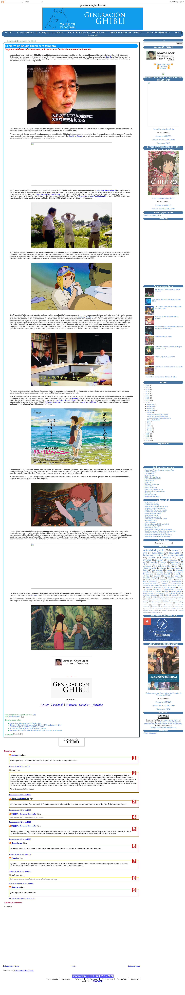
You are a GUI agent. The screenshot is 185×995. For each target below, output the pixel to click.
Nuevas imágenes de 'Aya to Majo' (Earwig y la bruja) (28, 728)
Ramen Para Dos (150, 495)
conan (169, 597)
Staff (177, 32)
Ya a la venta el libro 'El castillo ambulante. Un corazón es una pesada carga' (36, 730)
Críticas (59, 32)
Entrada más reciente (11, 966)
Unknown (15, 887)
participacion (176, 582)
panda (148, 597)
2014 (148, 402)
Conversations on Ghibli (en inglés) (157, 524)
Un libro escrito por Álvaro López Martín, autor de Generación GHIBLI (163, 694)
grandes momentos (150, 595)
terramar (164, 583)
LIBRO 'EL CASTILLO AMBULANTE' (86, 32)
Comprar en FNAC (163, 143)
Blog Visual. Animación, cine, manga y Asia (159, 470)
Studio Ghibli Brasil (151, 515)
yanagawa (173, 610)
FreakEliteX (149, 482)
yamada (164, 610)
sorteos (178, 580)
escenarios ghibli (178, 597)
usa (157, 610)
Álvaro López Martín (171, 720)
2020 (148, 389)
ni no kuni (164, 582)
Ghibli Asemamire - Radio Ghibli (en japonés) (160, 531)
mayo (149, 424)
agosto (149, 412)
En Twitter (79, 979)
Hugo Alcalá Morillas (20, 799)
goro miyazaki (169, 589)
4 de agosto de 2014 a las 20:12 (20, 854)
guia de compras (170, 587)
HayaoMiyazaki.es (151, 520)
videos (175, 550)
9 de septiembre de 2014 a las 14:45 (21, 883)
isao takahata (157, 570)
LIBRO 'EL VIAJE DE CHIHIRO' (126, 32)
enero (149, 432)
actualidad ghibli (14, 717)
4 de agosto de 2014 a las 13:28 (20, 822)
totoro (145, 570)
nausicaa (166, 558)
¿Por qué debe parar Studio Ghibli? (157, 414)
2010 (148, 440)
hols (146, 599)
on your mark (150, 608)
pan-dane (160, 608)
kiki (144, 582)
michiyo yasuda (167, 606)
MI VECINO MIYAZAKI (158, 32)
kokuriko (180, 578)
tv (162, 578)
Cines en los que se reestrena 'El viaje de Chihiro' (27, 727)
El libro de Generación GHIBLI (163, 198)
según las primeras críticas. (66, 400)
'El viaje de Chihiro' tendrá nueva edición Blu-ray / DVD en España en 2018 (35, 725)
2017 (148, 396)
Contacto (134, 979)
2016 (148, 398)
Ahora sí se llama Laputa (163, 337)
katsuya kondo (154, 599)
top (176, 566)
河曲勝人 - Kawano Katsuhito (23, 814)
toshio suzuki (148, 593)
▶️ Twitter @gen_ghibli (162, 64)
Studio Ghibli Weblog (152, 505)
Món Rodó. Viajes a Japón (154, 489)
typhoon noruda (156, 601)
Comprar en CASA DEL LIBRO (163, 140)
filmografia (157, 587)
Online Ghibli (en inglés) (153, 513)
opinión (152, 558)
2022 (148, 385)
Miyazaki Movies (150, 522)
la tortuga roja (150, 580)
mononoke (153, 562)
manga (174, 595)
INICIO (8, 32)
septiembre (151, 410)
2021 (148, 387)
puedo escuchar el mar (173, 608)
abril (149, 426)
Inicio (74, 966)
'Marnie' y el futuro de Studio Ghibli (157, 416)
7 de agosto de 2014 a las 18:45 (20, 871)
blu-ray (159, 560)
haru (161, 605)
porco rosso (175, 568)
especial (149, 587)
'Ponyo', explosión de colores (165, 357)
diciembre (151, 404)
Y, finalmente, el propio (91, 196)
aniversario (174, 601)
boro (163, 585)
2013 (148, 434)
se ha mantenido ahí (88, 402)
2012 (148, 436)
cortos (158, 603)
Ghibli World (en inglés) (153, 517)
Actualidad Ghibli (25, 32)
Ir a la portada (52, 979)
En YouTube (122, 979)
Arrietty (75, 398)
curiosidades (157, 553)
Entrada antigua (134, 966)
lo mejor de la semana (165, 580)
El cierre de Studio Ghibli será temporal (31, 46)
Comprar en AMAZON (163, 136)
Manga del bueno (151, 488)
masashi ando (156, 606)
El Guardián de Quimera (153, 479)
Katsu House (149, 486)
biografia (171, 578)
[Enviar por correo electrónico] (14, 734)
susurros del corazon (150, 583)
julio (149, 422)
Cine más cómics (150, 472)
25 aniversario (176, 583)
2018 (148, 394)
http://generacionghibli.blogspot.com (163, 727)
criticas (167, 576)
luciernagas (153, 582)
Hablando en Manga (152, 484)
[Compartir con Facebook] (21, 734)
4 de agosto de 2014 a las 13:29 (20, 839)
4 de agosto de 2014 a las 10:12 (20, 810)
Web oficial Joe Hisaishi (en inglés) (157, 533)
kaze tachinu (175, 562)
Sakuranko (16, 755)
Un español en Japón (152, 496)
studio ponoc (157, 589)
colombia (151, 603)
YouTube (97, 704)
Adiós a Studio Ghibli (153, 420)
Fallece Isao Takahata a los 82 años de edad (25, 723)
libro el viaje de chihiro (168, 599)
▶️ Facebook (162, 66)
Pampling (148, 493)
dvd (145, 553)
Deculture (89, 317)
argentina (162, 597)
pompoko (146, 601)
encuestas (178, 603)
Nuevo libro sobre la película (163, 129)
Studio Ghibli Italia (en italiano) (155, 512)
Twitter (44, 704)
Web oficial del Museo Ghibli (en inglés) (158, 535)
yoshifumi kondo (175, 593)
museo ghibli (176, 591)
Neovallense (16, 843)
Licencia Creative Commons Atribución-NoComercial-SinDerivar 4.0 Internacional (163, 723)
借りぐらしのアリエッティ (155, 564)
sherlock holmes (148, 610)
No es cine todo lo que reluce (155, 491)
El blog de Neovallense (153, 477)
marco (179, 599)
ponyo (177, 576)
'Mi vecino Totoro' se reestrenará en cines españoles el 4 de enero (169, 327)
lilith (167, 595)
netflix (176, 606)
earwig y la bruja (168, 603)
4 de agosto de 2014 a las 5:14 (19, 766)
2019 (148, 391)
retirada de (107, 190)
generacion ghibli (175, 555)
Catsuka (109, 57)
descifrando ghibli (163, 574)
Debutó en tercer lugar (53, 402)
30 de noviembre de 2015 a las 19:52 (21, 898)
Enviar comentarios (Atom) (23, 970)
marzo (149, 428)
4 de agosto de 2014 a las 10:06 (20, 795)
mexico (169, 570)
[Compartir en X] (19, 734)
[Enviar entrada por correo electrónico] (22, 717)
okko (182, 606)
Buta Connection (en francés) (155, 508)
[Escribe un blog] (16, 734)
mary (166, 591)
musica (163, 568)
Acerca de (92, 35)
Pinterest (71, 704)
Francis (14, 858)
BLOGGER (97, 981)
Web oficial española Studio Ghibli (156, 506)
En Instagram (107, 979)
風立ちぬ (166, 601)
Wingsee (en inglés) (151, 527)
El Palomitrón (149, 480)
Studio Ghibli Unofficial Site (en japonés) (158, 529)
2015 (148, 400)
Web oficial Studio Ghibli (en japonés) (157, 536)
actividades (174, 553)
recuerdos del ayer (150, 578)
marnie (163, 562)
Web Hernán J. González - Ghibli (156, 519)
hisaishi (158, 591)
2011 (148, 438)
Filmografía (44, 32)
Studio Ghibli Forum (151, 503)
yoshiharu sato (155, 612)
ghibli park (154, 605)
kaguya (174, 564)
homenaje (169, 605)
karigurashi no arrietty (153, 555)
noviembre (151, 406)
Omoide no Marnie (75, 136)
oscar (181, 595)
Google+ (84, 704)
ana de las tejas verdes (151, 585)
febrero (150, 430)
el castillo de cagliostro (175, 585)
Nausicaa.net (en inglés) (153, 526)
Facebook (57, 704)
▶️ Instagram (162, 68)
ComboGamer (149, 473)
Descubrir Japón (150, 475)
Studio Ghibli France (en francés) (156, 510)
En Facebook (92, 979)
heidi (161, 595)
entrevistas (159, 572)
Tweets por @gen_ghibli (152, 215)
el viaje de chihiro (163, 566)
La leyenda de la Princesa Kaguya (47, 194)
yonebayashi (160, 593)
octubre (150, 408)
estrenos (145, 605)
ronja (155, 597)
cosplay (157, 576)
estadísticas (172, 560)
